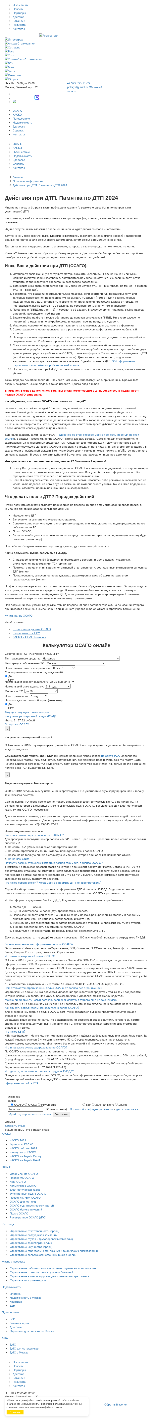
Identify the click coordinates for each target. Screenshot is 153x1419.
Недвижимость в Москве (25, 1297)
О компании (20, 5)
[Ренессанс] (76, 75)
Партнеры (19, 13)
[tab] (76, 835)
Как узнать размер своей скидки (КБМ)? (31, 716)
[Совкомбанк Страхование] (76, 59)
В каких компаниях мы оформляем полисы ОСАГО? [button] (39, 944)
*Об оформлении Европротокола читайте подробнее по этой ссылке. (74, 363)
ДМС (5, 1338)
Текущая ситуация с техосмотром (27, 712)
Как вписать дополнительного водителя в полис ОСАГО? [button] (42, 1008)
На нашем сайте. (19, 859)
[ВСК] (76, 63)
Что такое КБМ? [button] (15, 1031)
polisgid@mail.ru (77, 87)
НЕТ (11, 708)
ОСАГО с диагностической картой (32, 1205)
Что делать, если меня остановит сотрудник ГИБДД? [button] (39, 1071)
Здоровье (19, 126)
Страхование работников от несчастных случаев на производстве (53, 1268)
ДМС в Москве (19, 1352)
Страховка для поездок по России (32, 1331)
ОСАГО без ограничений (26, 1209)
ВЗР (12, 1319)
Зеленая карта (19, 1323)
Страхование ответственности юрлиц (34, 1231)
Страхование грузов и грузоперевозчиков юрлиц (41, 1239)
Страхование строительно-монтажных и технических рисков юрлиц (54, 1251)
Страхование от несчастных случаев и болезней (41, 1272)
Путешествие (21, 118)
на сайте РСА (110, 756)
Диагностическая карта (25, 1189)
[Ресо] (76, 51)
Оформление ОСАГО (24, 1174)
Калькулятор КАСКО (23, 1152)
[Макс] (76, 67)
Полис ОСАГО (19, 1213)
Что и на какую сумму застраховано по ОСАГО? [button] (36, 1047)
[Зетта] (76, 71)
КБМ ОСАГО (18, 1181)
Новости (18, 9)
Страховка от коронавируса (28, 1280)
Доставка (19, 17)
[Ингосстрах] (76, 39)
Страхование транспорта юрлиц (31, 1243)
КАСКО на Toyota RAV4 (25, 1160)
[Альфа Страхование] (76, 43)
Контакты (19, 29)
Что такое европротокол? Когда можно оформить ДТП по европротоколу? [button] (53, 882)
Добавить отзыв (15, 1125)
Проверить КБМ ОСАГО (25, 1197)
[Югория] (76, 79)
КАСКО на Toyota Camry (25, 1156)
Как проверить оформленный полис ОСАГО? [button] (34, 835)
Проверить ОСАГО (22, 1178)
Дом (12, 1305)
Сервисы (18, 130)
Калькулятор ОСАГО (23, 1185)
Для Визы (16, 1327)
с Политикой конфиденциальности (90, 1109)
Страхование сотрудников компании (33, 1235)
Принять (15, 1412)
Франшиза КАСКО (21, 1144)
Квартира (16, 1301)
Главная (18, 177)
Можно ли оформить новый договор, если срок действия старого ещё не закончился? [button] (61, 1000)
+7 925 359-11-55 (78, 83)
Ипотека (15, 1293)
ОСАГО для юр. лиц (23, 1201)
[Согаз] (76, 55)
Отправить (61, 1114)
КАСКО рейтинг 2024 (23, 1148)
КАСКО (17, 114)
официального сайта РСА (21, 1083)
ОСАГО (17, 110)
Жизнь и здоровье (13, 1261)
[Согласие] (76, 47)
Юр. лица (8, 1224)
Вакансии (19, 21)
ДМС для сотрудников (24, 1348)
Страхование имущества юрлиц (31, 1247)
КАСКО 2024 (18, 1140)
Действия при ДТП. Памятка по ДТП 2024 (40, 185)
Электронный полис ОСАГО (28, 1193)
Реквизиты (19, 25)
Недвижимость (22, 122)
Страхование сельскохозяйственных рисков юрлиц (43, 1255)
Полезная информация (28, 181)
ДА (10, 676)
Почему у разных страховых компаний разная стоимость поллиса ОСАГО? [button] (54, 863)
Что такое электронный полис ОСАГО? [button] (30, 956)
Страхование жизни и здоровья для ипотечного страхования (49, 1276)
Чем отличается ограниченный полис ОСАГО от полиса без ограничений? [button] (53, 988)
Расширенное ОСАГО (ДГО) (28, 1217)
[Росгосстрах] (76, 35)
